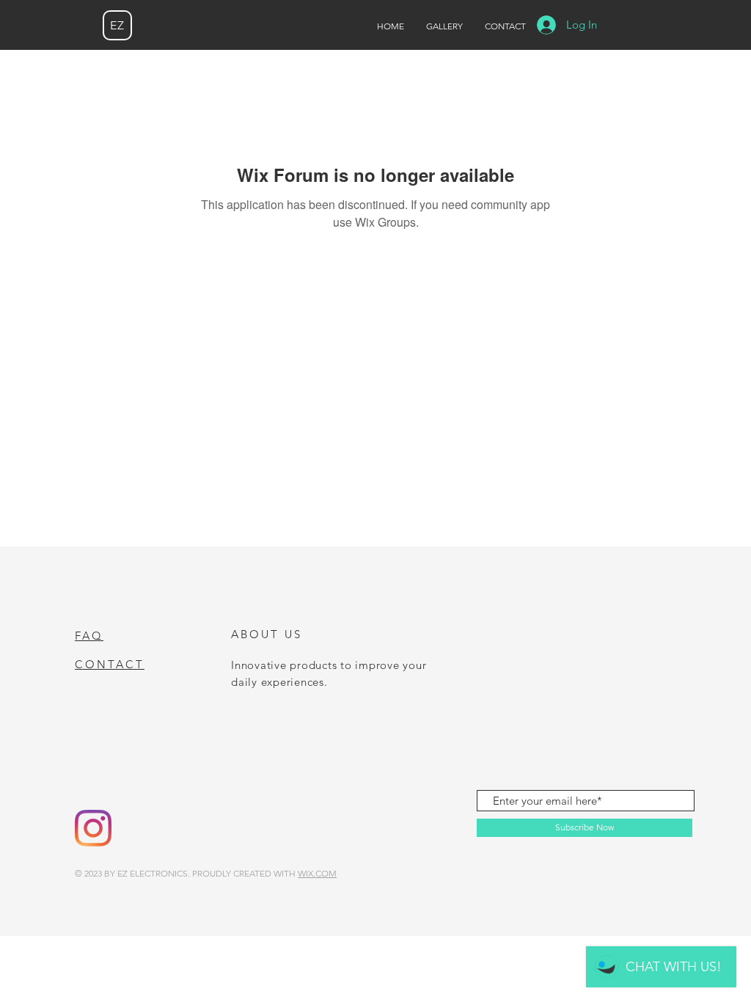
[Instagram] (93, 828)
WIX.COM (317, 873)
